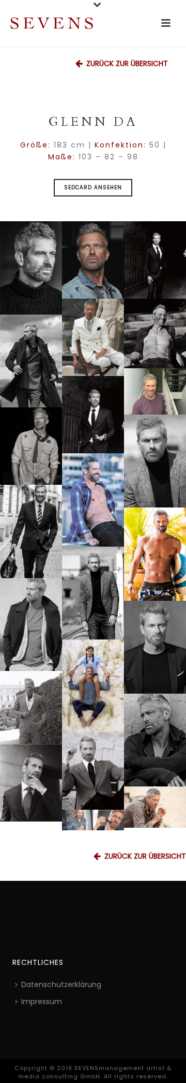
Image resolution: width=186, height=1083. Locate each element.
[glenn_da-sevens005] (93, 771)
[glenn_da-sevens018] (93, 260)
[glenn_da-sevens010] (155, 647)
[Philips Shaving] (93, 820)
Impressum (41, 1001)
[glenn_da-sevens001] (155, 807)
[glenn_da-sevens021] (155, 391)
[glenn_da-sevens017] (155, 461)
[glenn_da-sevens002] (155, 260)
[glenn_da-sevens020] (93, 337)
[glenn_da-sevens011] (31, 624)
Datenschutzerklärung (61, 984)
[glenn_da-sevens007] (155, 333)
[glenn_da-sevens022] (31, 361)
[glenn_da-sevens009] (155, 740)
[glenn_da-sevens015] (31, 268)
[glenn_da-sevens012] (93, 593)
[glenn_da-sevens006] (31, 707)
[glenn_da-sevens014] (31, 531)
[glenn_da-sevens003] (93, 414)
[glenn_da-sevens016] (93, 500)
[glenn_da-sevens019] (31, 446)
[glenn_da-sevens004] (31, 783)
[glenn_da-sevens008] (93, 685)
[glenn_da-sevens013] (155, 554)
